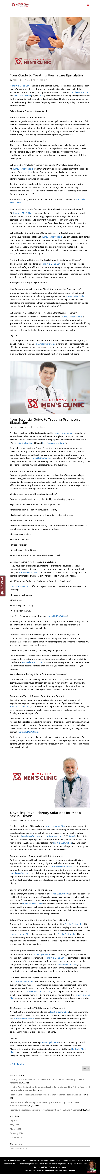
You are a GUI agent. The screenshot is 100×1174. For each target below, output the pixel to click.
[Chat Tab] (50, 587)
